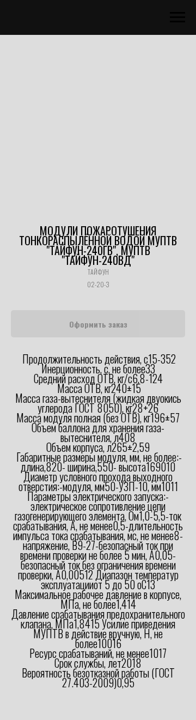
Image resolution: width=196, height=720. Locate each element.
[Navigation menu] (177, 17)
